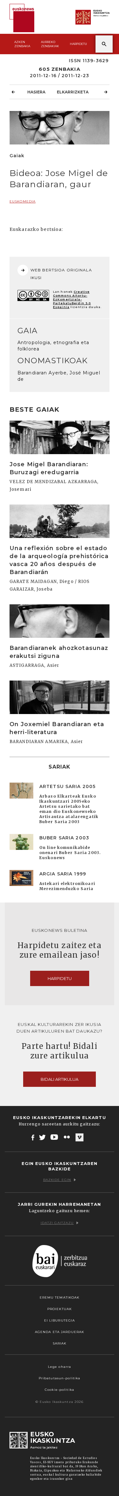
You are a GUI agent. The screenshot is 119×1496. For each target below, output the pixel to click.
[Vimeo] (79, 1137)
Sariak (60, 1343)
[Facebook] (32, 1137)
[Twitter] (42, 1137)
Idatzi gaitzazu (57, 1223)
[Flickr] (67, 1137)
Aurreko (50, 44)
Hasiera (36, 92)
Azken (22, 44)
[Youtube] (54, 1137)
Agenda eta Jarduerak (59, 1332)
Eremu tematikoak (60, 1297)
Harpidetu (78, 44)
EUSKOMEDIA (23, 201)
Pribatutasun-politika (60, 1378)
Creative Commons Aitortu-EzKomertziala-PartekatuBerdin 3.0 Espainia (72, 299)
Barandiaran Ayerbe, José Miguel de (58, 376)
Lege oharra (59, 1367)
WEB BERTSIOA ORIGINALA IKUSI (61, 274)
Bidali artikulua (59, 1079)
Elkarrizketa (73, 92)
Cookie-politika (59, 1390)
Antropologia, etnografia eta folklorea (53, 346)
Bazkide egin (57, 1180)
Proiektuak (59, 1309)
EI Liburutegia (59, 1320)
